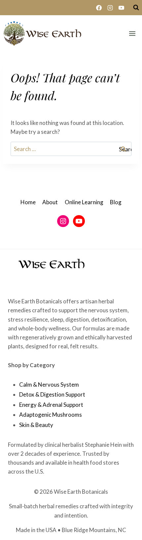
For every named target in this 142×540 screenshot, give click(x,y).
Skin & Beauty (36, 424)
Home (28, 202)
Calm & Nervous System (49, 384)
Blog (116, 202)
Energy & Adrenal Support (51, 404)
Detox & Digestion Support (52, 394)
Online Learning (84, 202)
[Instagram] (110, 7)
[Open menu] (132, 33)
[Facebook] (98, 7)
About (50, 202)
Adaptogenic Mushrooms (50, 414)
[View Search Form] (136, 8)
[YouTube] (121, 7)
